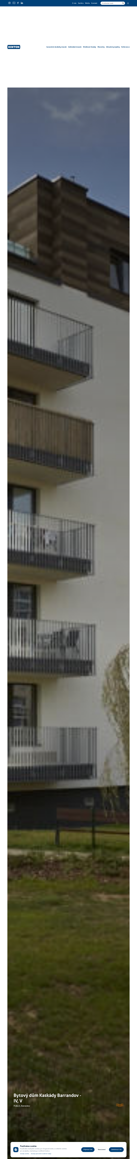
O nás (74, 3)
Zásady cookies (24, 1153)
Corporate (128, 3)
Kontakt (94, 3)
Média (87, 3)
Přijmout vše (87, 1149)
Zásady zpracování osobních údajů (41, 1153)
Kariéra (80, 3)
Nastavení (102, 1149)
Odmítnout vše (116, 1149)
